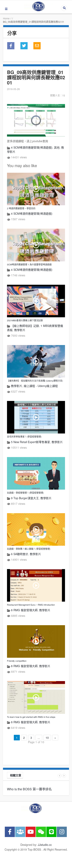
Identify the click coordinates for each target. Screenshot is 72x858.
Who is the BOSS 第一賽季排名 (29, 789)
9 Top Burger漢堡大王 (25, 498)
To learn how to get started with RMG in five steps (31, 716)
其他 (57, 147)
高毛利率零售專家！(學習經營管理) (24, 436)
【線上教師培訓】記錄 (25, 326)
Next (64, 776)
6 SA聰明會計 (19, 554)
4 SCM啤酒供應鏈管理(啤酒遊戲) (31, 147)
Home (6, 18)
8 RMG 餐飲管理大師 (24, 610)
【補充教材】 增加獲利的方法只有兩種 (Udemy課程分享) (35, 380)
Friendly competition (16, 660)
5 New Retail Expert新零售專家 (30, 442)
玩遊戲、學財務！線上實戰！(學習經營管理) (28, 548)
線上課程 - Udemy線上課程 (41, 386)
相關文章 (15, 775)
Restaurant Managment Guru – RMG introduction (31, 604)
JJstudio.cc (45, 845)
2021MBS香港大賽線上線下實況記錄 (25, 320)
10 (47, 738)
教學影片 (19, 330)
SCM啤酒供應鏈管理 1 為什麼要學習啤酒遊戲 (29, 264)
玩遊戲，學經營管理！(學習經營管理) (25, 492)
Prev (60, 776)
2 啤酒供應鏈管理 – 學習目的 (21, 208)
